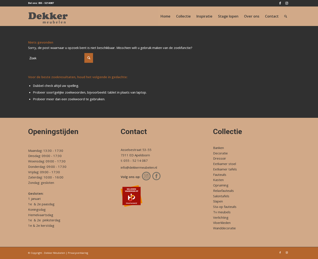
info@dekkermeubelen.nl (139, 167)
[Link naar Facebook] (280, 3)
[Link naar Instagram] (286, 3)
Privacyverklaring (78, 252)
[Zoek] (285, 16)
